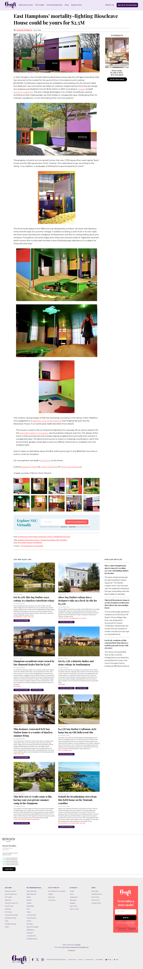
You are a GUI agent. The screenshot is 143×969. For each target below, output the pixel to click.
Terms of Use (64, 526)
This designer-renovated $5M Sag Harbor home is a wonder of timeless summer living (33, 732)
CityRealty (78, 945)
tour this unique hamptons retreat (27, 819)
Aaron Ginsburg (20, 667)
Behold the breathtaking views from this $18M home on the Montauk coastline (77, 800)
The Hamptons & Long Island (32, 546)
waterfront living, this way (24, 617)
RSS (117, 959)
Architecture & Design (11, 915)
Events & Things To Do (11, 903)
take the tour (19, 754)
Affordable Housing (10, 924)
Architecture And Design (28, 537)
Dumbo (29, 921)
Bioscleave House (29, 467)
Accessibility (99, 959)
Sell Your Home (74, 909)
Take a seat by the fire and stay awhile (72, 618)
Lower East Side (31, 915)
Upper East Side (31, 894)
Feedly (109, 959)
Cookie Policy (89, 959)
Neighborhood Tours (62, 537)
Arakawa (21, 540)
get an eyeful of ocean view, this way (71, 823)
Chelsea (29, 903)
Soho (28, 909)
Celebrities (8, 909)
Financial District (31, 918)
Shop (67, 5)
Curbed (81, 89)
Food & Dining (9, 906)
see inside (17, 686)
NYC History (8, 912)
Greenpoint (30, 933)
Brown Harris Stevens (71, 467)
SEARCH (108, 5)
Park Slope (30, 924)
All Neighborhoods (32, 939)
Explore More (76, 5)
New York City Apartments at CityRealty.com (76, 947)
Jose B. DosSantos (49, 467)
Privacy (81, 959)
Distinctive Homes (26, 5)
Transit (7, 927)
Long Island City (31, 936)
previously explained (23, 92)
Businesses (73, 900)
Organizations (74, 897)
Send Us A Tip (95, 900)
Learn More (9, 869)
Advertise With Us (97, 894)
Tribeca (29, 912)
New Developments (54, 5)
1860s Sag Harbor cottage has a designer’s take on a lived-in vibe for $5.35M (77, 600)
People (72, 891)
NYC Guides (39, 5)
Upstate (50, 894)
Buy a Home (73, 906)
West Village (30, 906)
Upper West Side (31, 891)
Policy (6, 921)
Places (72, 894)
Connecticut (51, 900)
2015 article (45, 460)
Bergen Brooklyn (9, 845)
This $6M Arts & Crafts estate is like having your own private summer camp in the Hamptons (33, 800)
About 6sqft (95, 891)
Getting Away (37, 690)
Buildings (72, 903)
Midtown (29, 900)
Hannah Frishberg (24, 30)
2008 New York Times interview (46, 421)
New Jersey (51, 897)
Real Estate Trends (10, 918)
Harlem (29, 897)
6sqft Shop (8, 900)
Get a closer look (65, 750)
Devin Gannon (64, 667)
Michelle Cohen (20, 603)
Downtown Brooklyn (33, 927)
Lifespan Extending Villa (49, 540)
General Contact (96, 903)
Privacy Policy (72, 526)
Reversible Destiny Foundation (34, 433)
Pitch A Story (95, 897)
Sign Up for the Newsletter (127, 5)
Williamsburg (30, 930)
